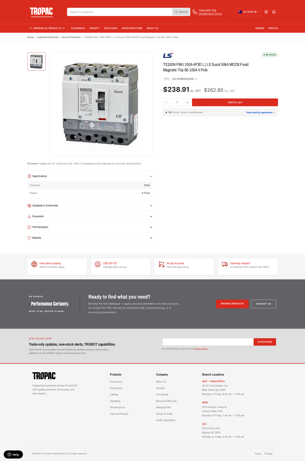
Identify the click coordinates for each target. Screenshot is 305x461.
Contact (160, 388)
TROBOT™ (94, 28)
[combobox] (128, 12)
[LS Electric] (188, 55)
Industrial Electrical (47, 37)
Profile (273, 28)
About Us (152, 28)
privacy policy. (201, 349)
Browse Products (232, 303)
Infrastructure (132, 28)
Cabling (114, 394)
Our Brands (162, 394)
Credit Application (166, 420)
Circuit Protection (71, 37)
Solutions (110, 28)
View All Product (119, 413)
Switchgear (116, 388)
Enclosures (116, 381)
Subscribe (265, 342)
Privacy (269, 453)
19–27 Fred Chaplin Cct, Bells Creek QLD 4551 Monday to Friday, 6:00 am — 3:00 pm (223, 389)
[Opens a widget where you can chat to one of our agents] (13, 454)
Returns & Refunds (166, 401)
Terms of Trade (164, 413)
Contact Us (263, 303)
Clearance (78, 28)
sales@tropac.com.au (210, 13)
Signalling (115, 401)
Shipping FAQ (163, 407)
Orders (259, 28)
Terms (258, 453)
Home (30, 37)
